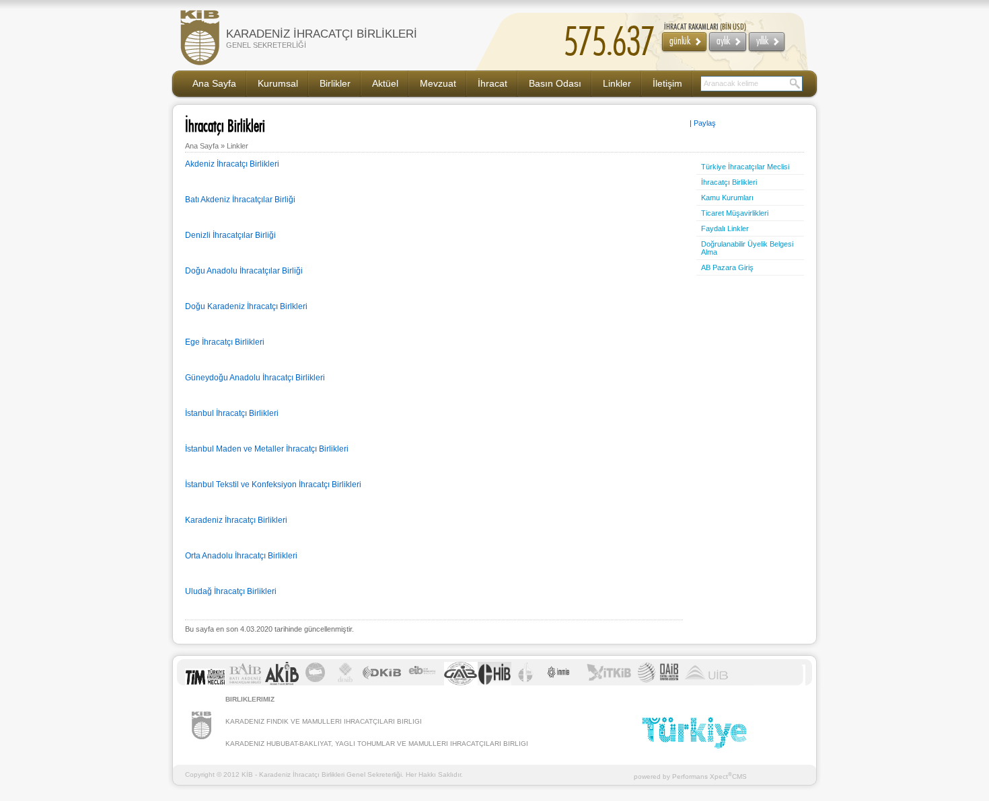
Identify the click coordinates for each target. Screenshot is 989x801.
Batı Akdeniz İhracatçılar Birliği (240, 199)
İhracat (492, 83)
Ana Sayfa (214, 83)
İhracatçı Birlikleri (729, 182)
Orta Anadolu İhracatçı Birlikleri (241, 555)
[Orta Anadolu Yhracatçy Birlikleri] (658, 682)
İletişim (667, 83)
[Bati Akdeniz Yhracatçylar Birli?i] (245, 682)
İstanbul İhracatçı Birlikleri (232, 413)
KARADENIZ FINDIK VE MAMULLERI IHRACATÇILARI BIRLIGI (323, 721)
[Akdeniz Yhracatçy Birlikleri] (282, 682)
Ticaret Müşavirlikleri (734, 213)
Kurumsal (278, 83)
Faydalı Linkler (725, 228)
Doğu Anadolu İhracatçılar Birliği (244, 271)
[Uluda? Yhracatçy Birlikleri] (706, 682)
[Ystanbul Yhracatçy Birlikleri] (525, 682)
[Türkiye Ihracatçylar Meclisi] (205, 682)
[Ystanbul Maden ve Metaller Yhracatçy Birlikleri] (560, 682)
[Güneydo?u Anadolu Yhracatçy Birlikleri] (461, 682)
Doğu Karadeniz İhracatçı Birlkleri (246, 306)
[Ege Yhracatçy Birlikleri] (424, 682)
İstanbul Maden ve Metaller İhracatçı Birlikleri (267, 449)
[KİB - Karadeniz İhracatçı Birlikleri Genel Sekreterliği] (201, 737)
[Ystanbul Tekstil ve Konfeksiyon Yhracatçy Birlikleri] (609, 682)
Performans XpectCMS (709, 776)
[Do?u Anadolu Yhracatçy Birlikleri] (315, 682)
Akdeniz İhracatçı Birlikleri (232, 164)
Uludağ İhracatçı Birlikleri (231, 591)
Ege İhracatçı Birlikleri (224, 342)
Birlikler (335, 83)
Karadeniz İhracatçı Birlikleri (236, 520)
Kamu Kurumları (727, 198)
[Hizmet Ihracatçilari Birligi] (494, 682)
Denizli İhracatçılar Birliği (230, 235)
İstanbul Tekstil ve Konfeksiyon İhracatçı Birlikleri (273, 484)
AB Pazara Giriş (727, 267)
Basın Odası (555, 83)
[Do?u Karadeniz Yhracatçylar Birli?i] (381, 682)
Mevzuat (438, 83)
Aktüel (385, 83)
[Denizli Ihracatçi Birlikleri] (345, 682)
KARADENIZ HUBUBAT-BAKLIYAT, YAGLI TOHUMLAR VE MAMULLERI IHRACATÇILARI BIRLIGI (376, 743)
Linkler (617, 83)
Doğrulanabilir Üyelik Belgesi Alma (747, 248)
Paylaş (705, 123)
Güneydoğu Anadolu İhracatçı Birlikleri (255, 377)
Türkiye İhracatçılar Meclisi (745, 167)
